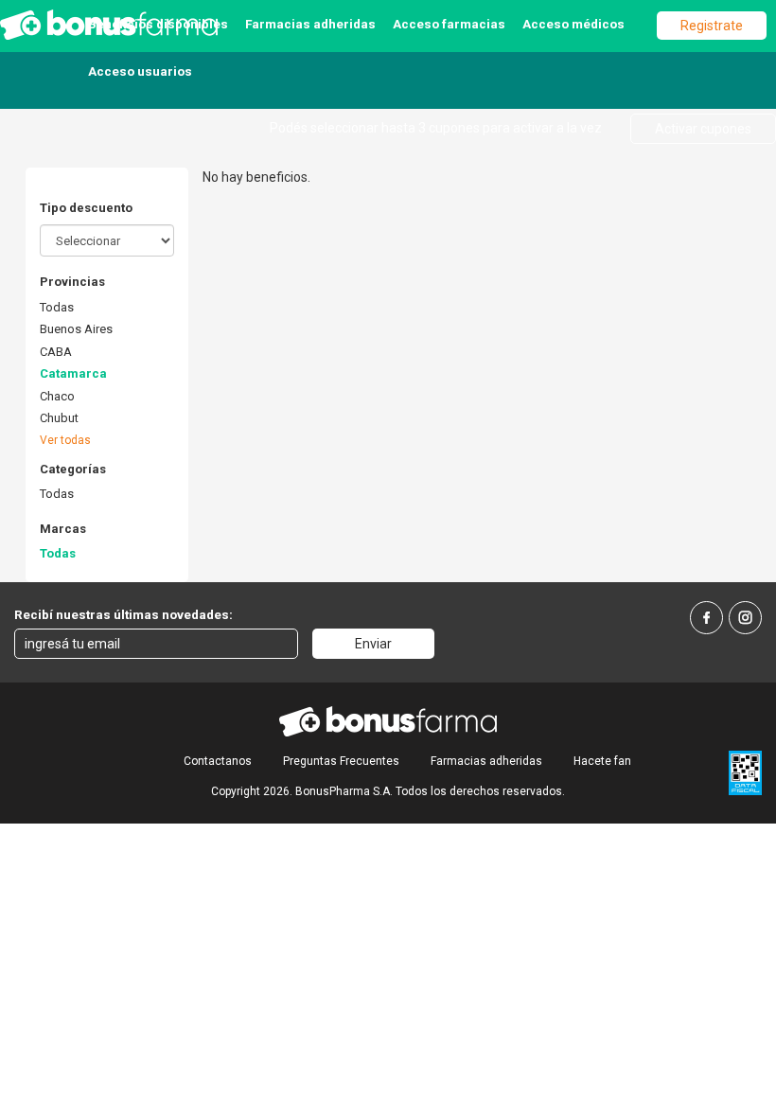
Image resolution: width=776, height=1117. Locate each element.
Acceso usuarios (140, 71)
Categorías (73, 469)
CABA (56, 352)
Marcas (63, 529)
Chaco (57, 396)
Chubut (59, 418)
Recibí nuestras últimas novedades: (123, 614)
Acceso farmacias (449, 23)
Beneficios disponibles (158, 23)
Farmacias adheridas (310, 23)
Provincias (72, 282)
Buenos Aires (76, 329)
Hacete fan (602, 761)
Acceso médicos (573, 23)
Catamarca (73, 373)
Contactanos (218, 761)
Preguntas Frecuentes (341, 761)
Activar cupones (703, 128)
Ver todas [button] (65, 440)
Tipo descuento (86, 208)
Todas (57, 307)
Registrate (711, 25)
